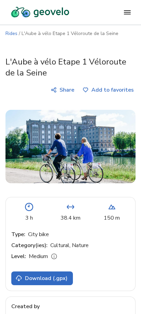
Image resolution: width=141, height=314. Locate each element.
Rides (11, 33)
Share (67, 90)
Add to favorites (112, 90)
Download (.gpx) (46, 278)
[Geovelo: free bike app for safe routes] (40, 12)
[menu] (127, 12)
